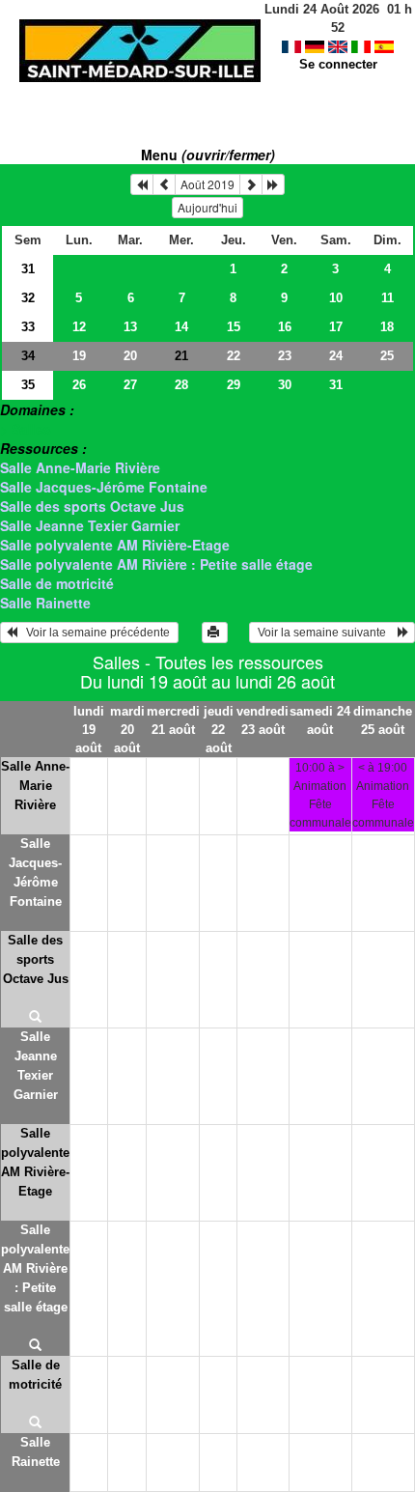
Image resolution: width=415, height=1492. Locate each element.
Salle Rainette (45, 602)
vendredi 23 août (262, 720)
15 (233, 327)
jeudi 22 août (219, 729)
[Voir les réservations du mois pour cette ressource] (164, 184)
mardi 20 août (127, 729)
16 (284, 327)
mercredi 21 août (173, 720)
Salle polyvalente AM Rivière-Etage (115, 544)
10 (336, 298)
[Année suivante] (273, 184)
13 (130, 327)
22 (233, 356)
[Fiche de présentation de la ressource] (35, 1018)
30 (284, 385)
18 (387, 327)
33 (28, 327)
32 (28, 298)
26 (79, 385)
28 (181, 385)
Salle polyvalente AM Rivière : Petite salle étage (156, 564)
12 (79, 327)
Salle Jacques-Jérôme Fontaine (104, 486)
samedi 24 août (320, 720)
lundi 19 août (88, 729)
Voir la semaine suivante (326, 632)
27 (130, 385)
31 (28, 269)
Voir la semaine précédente (95, 632)
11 (387, 298)
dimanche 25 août (382, 720)
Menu (208, 154)
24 (336, 356)
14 (181, 327)
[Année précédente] (141, 184)
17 (336, 327)
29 (233, 385)
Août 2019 (207, 184)
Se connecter (338, 64)
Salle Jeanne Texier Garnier (90, 525)
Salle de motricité (57, 583)
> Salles (25, 428)
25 (387, 356)
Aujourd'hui (207, 207)
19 (79, 356)
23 (284, 356)
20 (130, 356)
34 (28, 356)
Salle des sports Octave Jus (92, 506)
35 (28, 385)
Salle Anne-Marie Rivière (80, 467)
